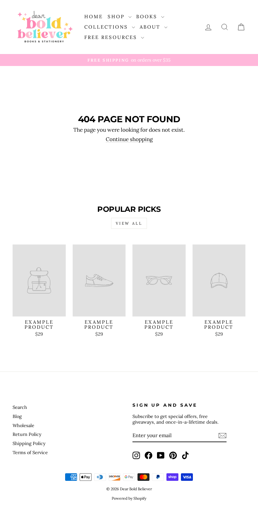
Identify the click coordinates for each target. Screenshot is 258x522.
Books (148, 16)
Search (20, 407)
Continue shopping (129, 139)
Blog (17, 416)
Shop (117, 16)
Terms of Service (30, 452)
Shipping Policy (29, 443)
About (151, 27)
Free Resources (111, 37)
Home (93, 16)
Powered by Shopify (129, 498)
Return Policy (27, 434)
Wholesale (23, 425)
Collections (107, 27)
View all (129, 223)
